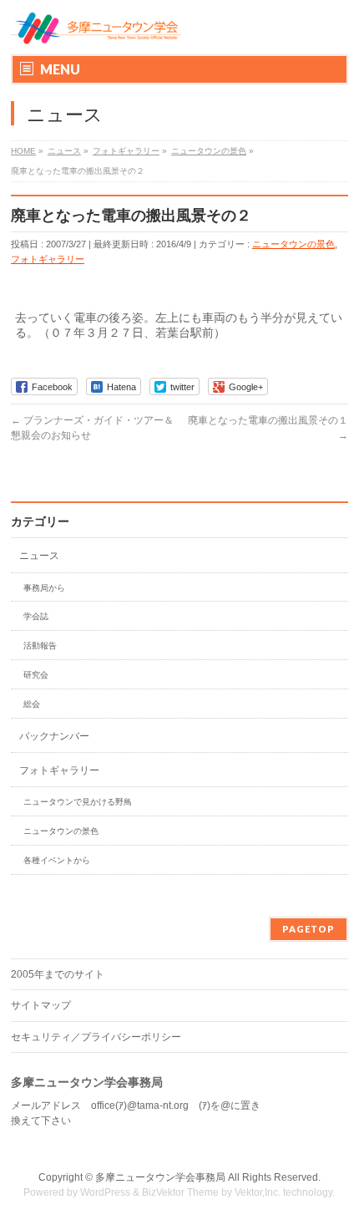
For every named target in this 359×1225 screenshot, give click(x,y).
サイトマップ (41, 1005)
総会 (31, 704)
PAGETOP (308, 928)
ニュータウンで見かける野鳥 (77, 801)
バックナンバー (54, 736)
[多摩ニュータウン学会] (96, 27)
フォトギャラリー (47, 259)
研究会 (35, 674)
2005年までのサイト (57, 974)
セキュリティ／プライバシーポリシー (96, 1037)
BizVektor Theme (180, 1192)
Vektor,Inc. (258, 1192)
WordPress (105, 1192)
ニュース (39, 556)
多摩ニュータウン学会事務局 (160, 1177)
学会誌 (35, 616)
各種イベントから (56, 860)
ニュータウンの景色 (293, 244)
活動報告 (40, 645)
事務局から (44, 587)
